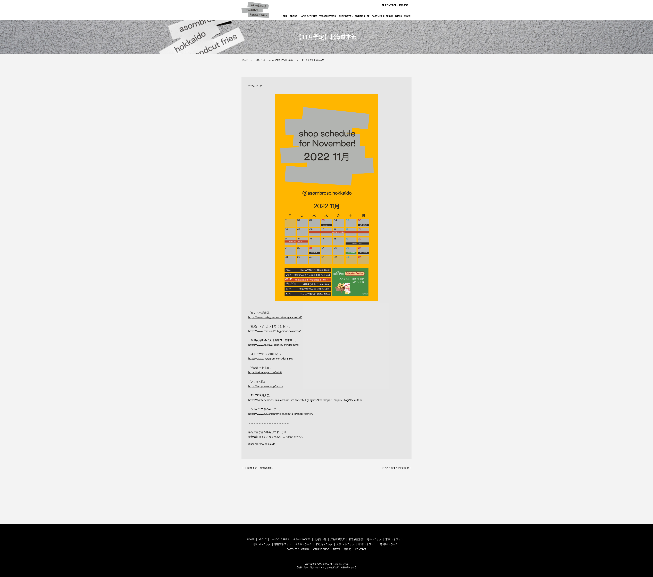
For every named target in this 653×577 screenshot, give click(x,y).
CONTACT (360, 549)
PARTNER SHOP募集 (382, 16)
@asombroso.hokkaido (261, 444)
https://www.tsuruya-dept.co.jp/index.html (273, 344)
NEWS (398, 16)
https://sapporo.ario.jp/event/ (265, 386)
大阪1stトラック (345, 544)
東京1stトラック (394, 539)
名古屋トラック (303, 544)
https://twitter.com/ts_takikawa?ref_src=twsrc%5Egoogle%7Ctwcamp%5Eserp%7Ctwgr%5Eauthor (305, 400)
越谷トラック (374, 539)
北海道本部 (320, 539)
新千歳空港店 (356, 539)
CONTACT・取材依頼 (396, 5)
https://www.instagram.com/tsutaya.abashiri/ (275, 317)
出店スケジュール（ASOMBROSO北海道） (274, 60)
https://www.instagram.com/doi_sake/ (271, 358)
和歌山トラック (324, 544)
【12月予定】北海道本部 (394, 468)
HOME (284, 16)
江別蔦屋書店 (337, 539)
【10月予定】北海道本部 (258, 468)
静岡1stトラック (389, 544)
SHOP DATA (345, 16)
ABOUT (293, 16)
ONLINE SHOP (362, 16)
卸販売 (407, 16)
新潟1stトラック (367, 544)
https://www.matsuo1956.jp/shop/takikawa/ (274, 331)
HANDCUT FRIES (308, 16)
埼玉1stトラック (261, 544)
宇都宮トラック (282, 544)
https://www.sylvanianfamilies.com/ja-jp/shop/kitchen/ (280, 413)
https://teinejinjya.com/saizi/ (265, 372)
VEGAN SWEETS (327, 16)
